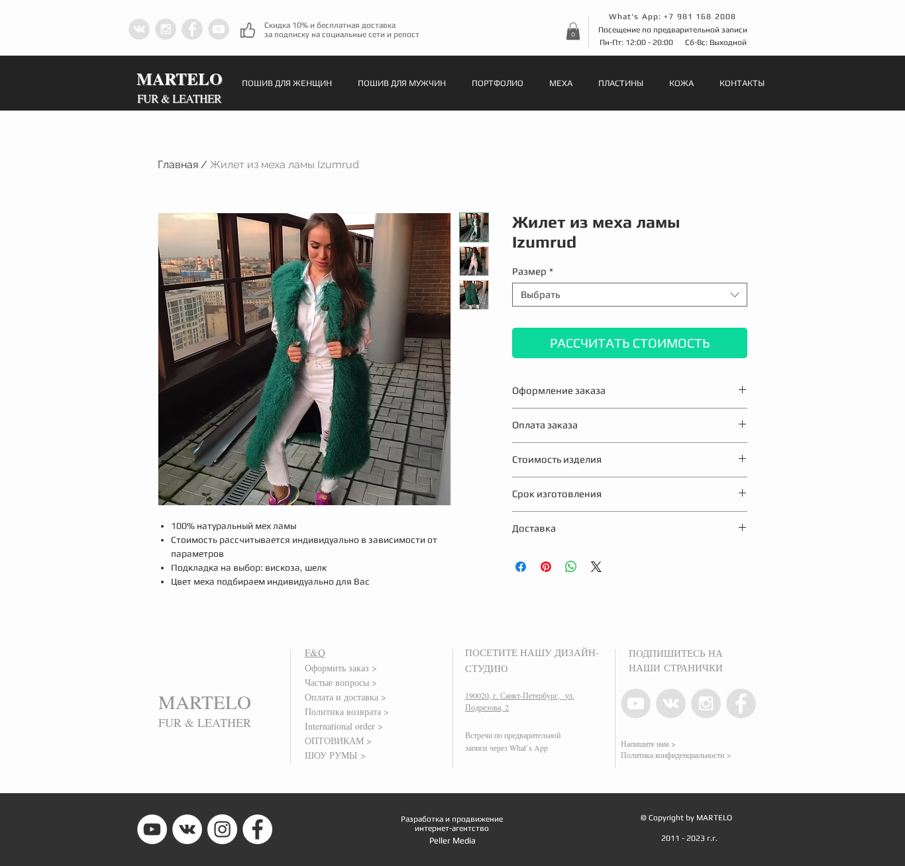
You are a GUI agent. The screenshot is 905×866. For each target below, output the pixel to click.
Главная (178, 164)
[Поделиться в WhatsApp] (571, 567)
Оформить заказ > (341, 667)
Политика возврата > (347, 711)
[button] (573, 31)
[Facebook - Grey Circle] (192, 29)
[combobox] (629, 295)
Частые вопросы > (341, 682)
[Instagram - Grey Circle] (165, 29)
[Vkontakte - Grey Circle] (139, 29)
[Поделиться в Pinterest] (546, 567)
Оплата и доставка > (345, 697)
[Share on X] (596, 567)
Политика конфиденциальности (672, 754)
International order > (344, 726)
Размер (532, 271)
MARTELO (204, 701)
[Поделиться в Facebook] (521, 567)
